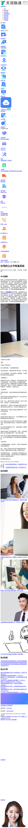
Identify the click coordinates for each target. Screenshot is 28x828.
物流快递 (3, 180)
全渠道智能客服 (5, 251)
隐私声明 (3, 719)
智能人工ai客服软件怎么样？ (8, 681)
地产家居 (3, 190)
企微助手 (3, 127)
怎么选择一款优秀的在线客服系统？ (10, 692)
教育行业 (3, 203)
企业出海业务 (4, 260)
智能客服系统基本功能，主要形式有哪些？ (12, 683)
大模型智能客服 (21, 661)
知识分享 (6, 17)
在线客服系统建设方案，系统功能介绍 (16, 467)
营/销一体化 (4, 224)
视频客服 (3, 46)
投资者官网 (7, 13)
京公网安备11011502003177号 (12, 716)
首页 (2, 262)
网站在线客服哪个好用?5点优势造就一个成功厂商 (14, 672)
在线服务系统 (4, 661)
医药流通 (12, 171)
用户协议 (8, 719)
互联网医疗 (6, 171)
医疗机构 (17, 171)
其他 (2, 212)
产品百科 (6, 20)
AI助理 (2, 88)
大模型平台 (4, 109)
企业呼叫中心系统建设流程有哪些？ (10, 680)
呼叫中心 (3, 30)
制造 (2, 159)
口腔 (2, 171)
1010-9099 (9, 708)
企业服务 (3, 137)
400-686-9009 (10, 711)
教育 (2, 201)
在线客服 (3, 38)
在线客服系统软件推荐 (8, 664)
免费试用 (3, 6)
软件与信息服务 (5, 139)
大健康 (2, 169)
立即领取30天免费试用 (7, 705)
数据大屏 (3, 96)
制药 (21, 171)
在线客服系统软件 (12, 661)
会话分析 (3, 80)
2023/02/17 (3, 674)
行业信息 (6, 15)
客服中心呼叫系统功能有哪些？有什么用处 (12, 590)
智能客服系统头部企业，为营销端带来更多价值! (13, 686)
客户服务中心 (4, 233)
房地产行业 (4, 192)
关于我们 (6, 12)
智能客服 (16, 664)
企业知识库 (4, 65)
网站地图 (14, 719)
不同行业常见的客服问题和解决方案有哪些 (12, 654)
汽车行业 (3, 148)
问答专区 (6, 18)
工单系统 (3, 119)
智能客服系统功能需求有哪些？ (9, 675)
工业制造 (9, 160)
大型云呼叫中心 (5, 665)
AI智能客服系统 (23, 664)
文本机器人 (4, 55)
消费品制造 (4, 160)
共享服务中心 (4, 242)
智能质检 (3, 72)
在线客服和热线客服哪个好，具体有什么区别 (12, 622)
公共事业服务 (4, 213)
